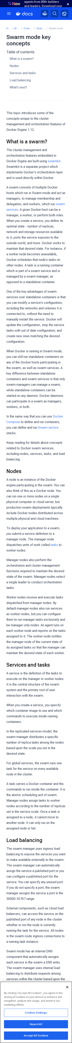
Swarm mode (40, 28)
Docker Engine (28, 28)
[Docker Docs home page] (24, 13)
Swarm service (48, 427)
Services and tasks (23, 73)
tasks (54, 545)
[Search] (54, 13)
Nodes (14, 66)
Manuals (16, 28)
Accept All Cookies (36, 1035)
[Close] (67, 987)
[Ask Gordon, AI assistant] (44, 13)
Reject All (36, 1024)
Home (8, 28)
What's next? (18, 87)
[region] (36, 1012)
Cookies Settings (36, 1012)
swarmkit (54, 161)
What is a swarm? (22, 59)
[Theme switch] (64, 13)
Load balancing (20, 80)
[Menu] (8, 13)
